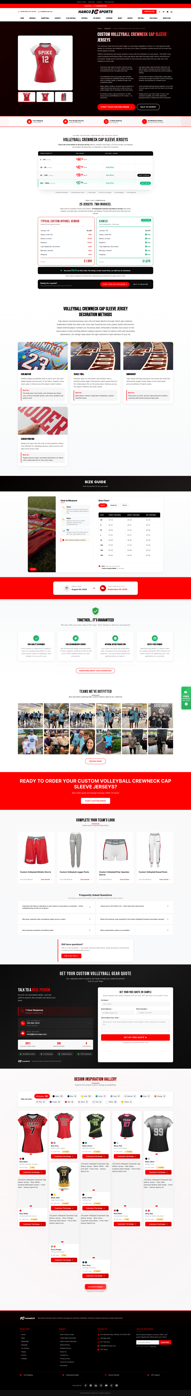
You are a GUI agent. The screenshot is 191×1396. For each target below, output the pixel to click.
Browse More (95, 761)
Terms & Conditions (67, 1362)
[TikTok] (111, 1385)
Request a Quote (81, 2)
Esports (58, 18)
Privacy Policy (65, 1359)
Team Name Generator (68, 1338)
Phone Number (142, 1009)
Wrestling (167, 18)
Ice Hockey (97, 18)
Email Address (106, 1009)
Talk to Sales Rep (140, 284)
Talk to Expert (148, 107)
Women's (113, 505)
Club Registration (109, 2)
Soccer (129, 18)
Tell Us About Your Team (110, 1018)
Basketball (45, 18)
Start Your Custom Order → (115, 284)
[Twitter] (163, 11)
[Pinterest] (117, 1385)
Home (22, 18)
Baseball (32, 18)
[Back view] (33, 1154)
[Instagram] (167, 11)
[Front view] (31, 1154)
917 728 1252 (105, 1342)
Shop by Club (149, 11)
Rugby (120, 18)
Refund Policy (65, 1345)
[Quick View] (29, 1135)
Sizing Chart (91, 2)
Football (84, 18)
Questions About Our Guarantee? (95, 671)
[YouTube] (106, 1385)
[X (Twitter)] (101, 1385)
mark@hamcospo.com (108, 1346)
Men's (103, 505)
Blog (23, 1338)
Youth (124, 505)
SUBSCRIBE (165, 1342)
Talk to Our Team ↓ (71, 956)
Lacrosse (109, 18)
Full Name (105, 1000)
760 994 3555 (105, 1338)
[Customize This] (35, 1135)
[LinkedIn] (171, 11)
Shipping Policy (65, 1348)
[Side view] (35, 1154)
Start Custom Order (95, 801)
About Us (63, 1352)
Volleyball (154, 18)
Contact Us (100, 2)
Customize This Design (31, 1172)
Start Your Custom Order (115, 107)
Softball (141, 18)
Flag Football (71, 18)
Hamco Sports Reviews (68, 1341)
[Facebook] (159, 11)
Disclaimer (64, 1365)
